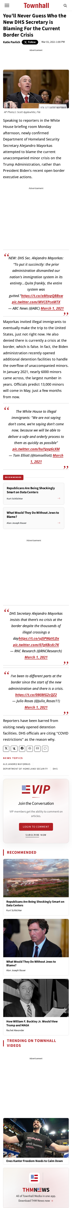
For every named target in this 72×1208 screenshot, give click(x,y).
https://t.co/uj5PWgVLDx (39, 638)
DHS (55, 769)
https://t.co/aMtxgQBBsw (42, 295)
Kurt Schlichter (14, 910)
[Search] (65, 5)
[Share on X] (6, 749)
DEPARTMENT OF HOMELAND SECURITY (25, 769)
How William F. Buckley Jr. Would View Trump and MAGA (32, 1023)
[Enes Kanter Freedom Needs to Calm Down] (36, 1137)
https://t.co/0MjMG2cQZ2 (36, 694)
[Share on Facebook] (22, 749)
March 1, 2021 (52, 308)
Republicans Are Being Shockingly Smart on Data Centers (35, 903)
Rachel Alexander (15, 1030)
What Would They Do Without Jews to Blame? (31, 963)
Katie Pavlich (11, 42)
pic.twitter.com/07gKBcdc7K (36, 644)
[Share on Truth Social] (14, 749)
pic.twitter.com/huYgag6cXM (36, 449)
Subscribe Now (36, 835)
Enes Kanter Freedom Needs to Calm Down (34, 1161)
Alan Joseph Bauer (16, 970)
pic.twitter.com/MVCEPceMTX (36, 302)
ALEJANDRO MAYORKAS (17, 764)
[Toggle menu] (7, 5)
